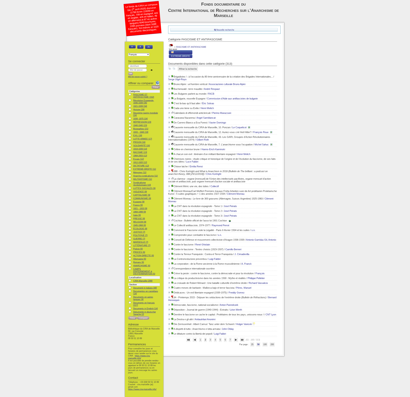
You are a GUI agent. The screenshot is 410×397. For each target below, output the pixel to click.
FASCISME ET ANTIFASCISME (191, 47)
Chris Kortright (213, 174)
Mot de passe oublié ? (137, 77)
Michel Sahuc (261, 144)
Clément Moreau (235, 193)
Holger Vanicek (244, 324)
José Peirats (230, 206)
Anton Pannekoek (229, 305)
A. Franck (246, 263)
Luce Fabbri (192, 161)
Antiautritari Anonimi (205, 319)
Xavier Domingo (217, 122)
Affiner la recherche (188, 69)
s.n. (253, 230)
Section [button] (133, 284)
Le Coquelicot (239, 127)
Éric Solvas (208, 103)
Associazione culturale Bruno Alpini (227, 84)
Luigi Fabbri (215, 259)
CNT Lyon (271, 314)
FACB (211, 93)
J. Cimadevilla (241, 254)
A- (132, 47)
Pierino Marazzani (221, 113)
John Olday (228, 329)
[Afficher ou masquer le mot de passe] (152, 70)
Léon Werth (236, 309)
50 (258, 344)
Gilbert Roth (202, 139)
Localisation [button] (135, 277)
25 (252, 344)
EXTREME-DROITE (180, 56)
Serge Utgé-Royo (177, 79)
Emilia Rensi (196, 166)
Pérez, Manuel (243, 287)
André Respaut (212, 89)
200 (272, 344)
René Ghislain (202, 244)
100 (265, 344)
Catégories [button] (134, 91)
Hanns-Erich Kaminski (213, 149)
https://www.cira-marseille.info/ (139, 357)
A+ (149, 47)
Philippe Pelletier (256, 278)
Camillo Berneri (233, 249)
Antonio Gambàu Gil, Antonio (261, 239)
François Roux (261, 132)
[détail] (169, 76)
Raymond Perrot (220, 225)
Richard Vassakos (258, 283)
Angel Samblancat (206, 117)
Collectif (214, 186)
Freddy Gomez (237, 292)
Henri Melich (207, 108)
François (260, 273)
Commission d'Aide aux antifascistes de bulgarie (232, 98)
